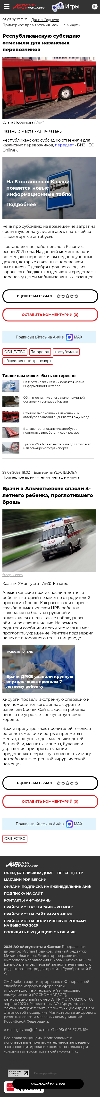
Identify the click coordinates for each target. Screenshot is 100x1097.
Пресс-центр (70, 873)
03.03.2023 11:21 (14, 20)
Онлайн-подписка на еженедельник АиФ (47, 887)
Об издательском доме (28, 873)
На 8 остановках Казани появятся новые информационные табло (38, 188)
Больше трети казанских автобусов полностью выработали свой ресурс (51, 430)
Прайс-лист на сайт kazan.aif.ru (38, 914)
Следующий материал (48, 1083)
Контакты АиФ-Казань (27, 900)
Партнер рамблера (45, 1073)
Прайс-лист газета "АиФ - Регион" (38, 907)
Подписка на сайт (23, 893)
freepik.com (12, 575)
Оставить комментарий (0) (50, 314)
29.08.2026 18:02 (16, 472)
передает (64, 145)
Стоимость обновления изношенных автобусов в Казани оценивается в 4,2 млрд (56, 415)
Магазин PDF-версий (25, 880)
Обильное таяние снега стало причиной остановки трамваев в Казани (54, 399)
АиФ (40, 122)
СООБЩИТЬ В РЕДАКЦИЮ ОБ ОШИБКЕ (40, 932)
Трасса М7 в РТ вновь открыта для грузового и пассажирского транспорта (57, 446)
